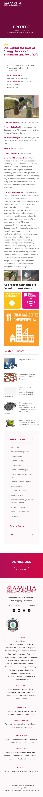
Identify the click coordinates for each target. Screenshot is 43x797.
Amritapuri (10, 752)
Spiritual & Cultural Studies (20, 673)
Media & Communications (16, 664)
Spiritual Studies (18, 507)
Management (16, 486)
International (12, 695)
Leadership (32, 724)
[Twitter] (19, 610)
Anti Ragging (16, 601)
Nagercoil (11, 759)
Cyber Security (17, 461)
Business (22, 657)
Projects (24, 30)
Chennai (7, 756)
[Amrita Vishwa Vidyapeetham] (13, 4)
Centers (14, 516)
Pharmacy (32, 667)
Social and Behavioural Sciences (21, 676)
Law (31, 660)
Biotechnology (17, 456)
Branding (33, 740)
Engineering (16, 465)
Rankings (8, 724)
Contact (32, 606)
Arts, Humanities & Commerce (20, 644)
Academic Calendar (19, 740)
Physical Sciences (16, 670)
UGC (29, 771)
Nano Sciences (11, 667)
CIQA (36, 771)
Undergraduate (14, 689)
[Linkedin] (29, 610)
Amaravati (21, 752)
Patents (11, 714)
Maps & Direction (26, 597)
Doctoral (29, 692)
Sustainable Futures (21, 680)
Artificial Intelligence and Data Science (20, 651)
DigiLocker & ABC (26, 743)
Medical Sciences (18, 491)
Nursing (23, 667)
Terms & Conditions (32, 790)
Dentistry (12, 660)
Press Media (16, 727)
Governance (27, 727)
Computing (32, 657)
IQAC (7, 771)
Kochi (27, 756)
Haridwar (31, 759)
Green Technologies (19, 470)
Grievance (27, 788)
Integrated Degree (16, 692)
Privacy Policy (17, 788)
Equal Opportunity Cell (12, 790)
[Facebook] (14, 610)
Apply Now (21, 569)
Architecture (11, 647)
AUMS (7, 740)
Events (17, 606)
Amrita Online (21, 699)
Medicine (32, 664)
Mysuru (34, 756)
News (10, 606)
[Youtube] (24, 610)
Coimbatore (17, 756)
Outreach (28, 601)
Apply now (12, 597)
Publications (30, 714)
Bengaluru (31, 752)
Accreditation (19, 724)
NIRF (24, 771)
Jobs (25, 606)
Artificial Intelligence (20, 452)
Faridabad (22, 759)
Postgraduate (27, 689)
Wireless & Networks (20, 512)
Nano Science (17, 495)
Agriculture (20, 641)
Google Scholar (21, 711)
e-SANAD (13, 743)
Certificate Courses (27, 695)
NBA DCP (15, 771)
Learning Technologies (21, 482)
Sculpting (29, 670)
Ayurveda (15, 447)
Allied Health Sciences (16, 654)
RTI (23, 790)
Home (16, 30)
